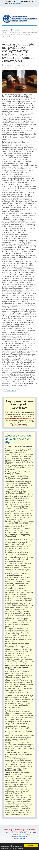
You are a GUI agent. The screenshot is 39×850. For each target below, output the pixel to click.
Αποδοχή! (30, 845)
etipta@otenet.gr (16, 3)
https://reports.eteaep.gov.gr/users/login (19, 418)
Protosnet (23, 838)
